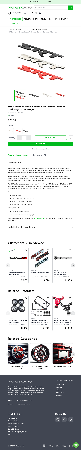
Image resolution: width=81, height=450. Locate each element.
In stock (11, 115)
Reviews (44, 19)
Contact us (64, 19)
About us (27, 19)
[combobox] (53, 8)
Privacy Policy (12, 418)
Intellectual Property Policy (17, 432)
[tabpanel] (40, 193)
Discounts (53, 19)
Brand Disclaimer (14, 429)
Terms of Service (14, 426)
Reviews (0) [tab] (39, 155)
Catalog (59, 387)
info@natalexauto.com (24, 400)
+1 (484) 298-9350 (23, 404)
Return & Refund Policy (16, 423)
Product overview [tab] (18, 155)
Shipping (36, 19)
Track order (60, 384)
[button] (76, 445)
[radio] (8, 112)
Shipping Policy (13, 421)
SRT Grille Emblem (39, 218)
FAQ (9, 434)
